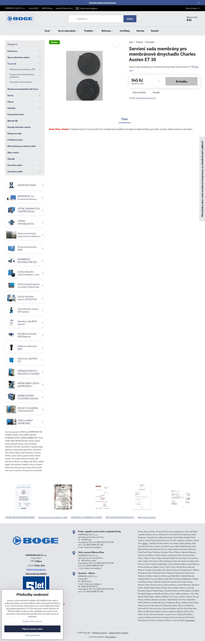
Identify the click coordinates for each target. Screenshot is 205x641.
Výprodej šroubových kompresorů (102, 2)
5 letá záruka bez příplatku (36, 573)
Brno (43, 565)
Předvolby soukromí (99, 632)
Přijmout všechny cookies (32, 629)
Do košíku (181, 81)
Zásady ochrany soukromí (118, 632)
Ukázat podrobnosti (32, 635)
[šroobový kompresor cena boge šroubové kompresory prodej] (36, 551)
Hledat (130, 18)
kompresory (190, 620)
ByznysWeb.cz (111, 637)
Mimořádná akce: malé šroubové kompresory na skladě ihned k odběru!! (202, 179)
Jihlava (39, 561)
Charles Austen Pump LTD (146, 98)
